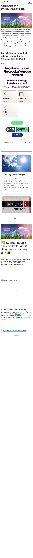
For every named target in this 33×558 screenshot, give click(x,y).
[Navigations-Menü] (14, 218)
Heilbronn (17, 314)
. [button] (23, 264)
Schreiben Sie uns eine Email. (14, 330)
